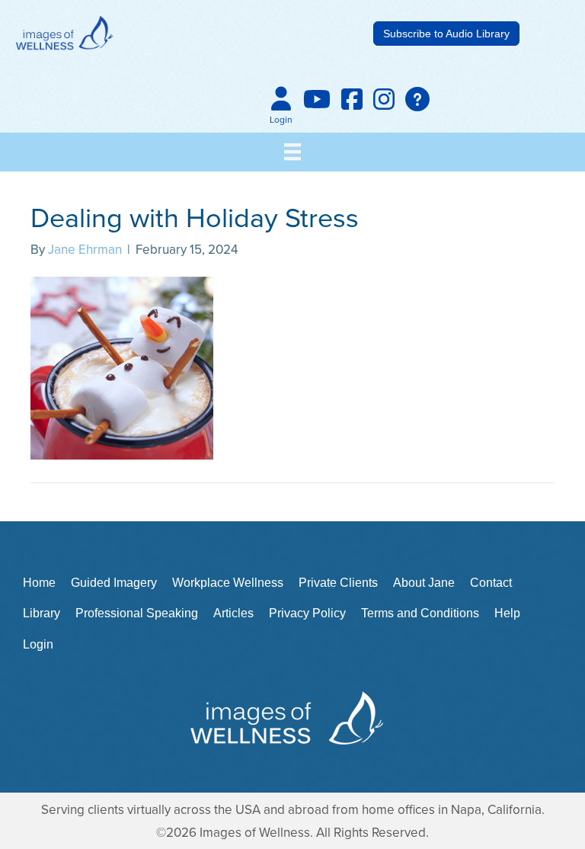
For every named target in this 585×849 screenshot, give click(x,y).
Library (41, 613)
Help (507, 613)
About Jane (424, 582)
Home (39, 582)
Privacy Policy (307, 613)
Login (38, 644)
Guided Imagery (114, 582)
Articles (233, 613)
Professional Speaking (136, 613)
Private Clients (338, 582)
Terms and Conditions (420, 613)
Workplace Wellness (227, 582)
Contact (491, 582)
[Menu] (292, 152)
